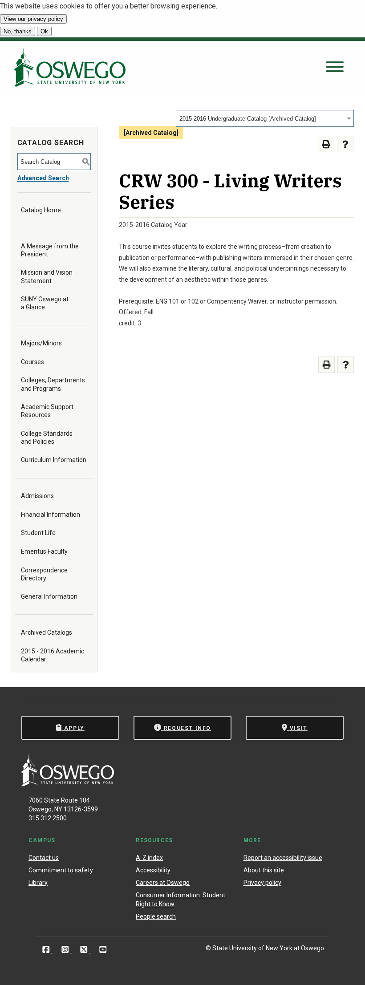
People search (156, 916)
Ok (44, 31)
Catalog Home (41, 210)
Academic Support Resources (47, 410)
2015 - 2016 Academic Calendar (52, 655)
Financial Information (50, 514)
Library (38, 882)
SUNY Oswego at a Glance (45, 303)
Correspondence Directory (44, 574)
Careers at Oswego (163, 882)
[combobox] (265, 118)
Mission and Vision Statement (47, 276)
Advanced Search (43, 178)
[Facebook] (47, 949)
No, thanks (18, 31)
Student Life (38, 532)
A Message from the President (50, 250)
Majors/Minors (41, 343)
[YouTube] (103, 949)
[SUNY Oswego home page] (70, 67)
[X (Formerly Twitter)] (85, 949)
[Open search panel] (335, 67)
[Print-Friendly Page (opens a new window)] (326, 144)
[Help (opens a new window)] (345, 144)
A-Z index (149, 857)
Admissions (37, 495)
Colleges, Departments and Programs (53, 384)
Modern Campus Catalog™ (297, 700)
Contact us (43, 857)
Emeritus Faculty (44, 551)
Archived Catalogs (46, 632)
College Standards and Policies (47, 437)
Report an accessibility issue (282, 857)
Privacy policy (262, 882)
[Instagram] (66, 949)
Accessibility (153, 870)
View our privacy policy (33, 19)
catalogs (49, 700)
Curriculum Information (53, 459)
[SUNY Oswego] (67, 784)
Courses (32, 361)
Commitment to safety (60, 870)
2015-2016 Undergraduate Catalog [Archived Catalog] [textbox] (247, 118)
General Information (49, 596)
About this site (263, 870)
